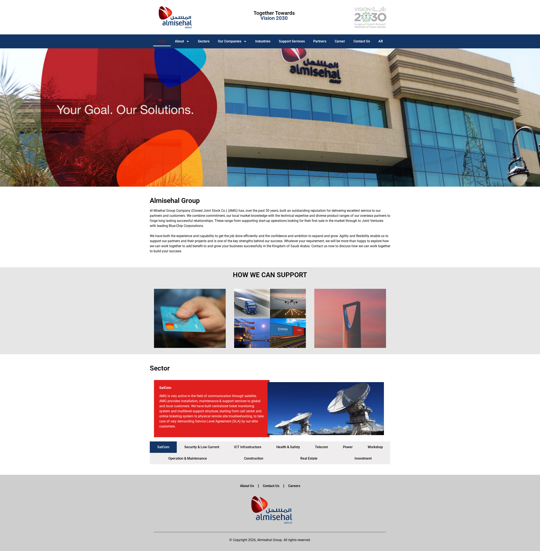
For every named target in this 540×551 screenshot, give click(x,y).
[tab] (163, 447)
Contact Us (362, 41)
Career (340, 41)
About (179, 41)
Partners (319, 41)
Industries (262, 41)
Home (161, 41)
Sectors (203, 41)
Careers (294, 486)
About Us (247, 486)
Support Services (292, 41)
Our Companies (229, 41)
